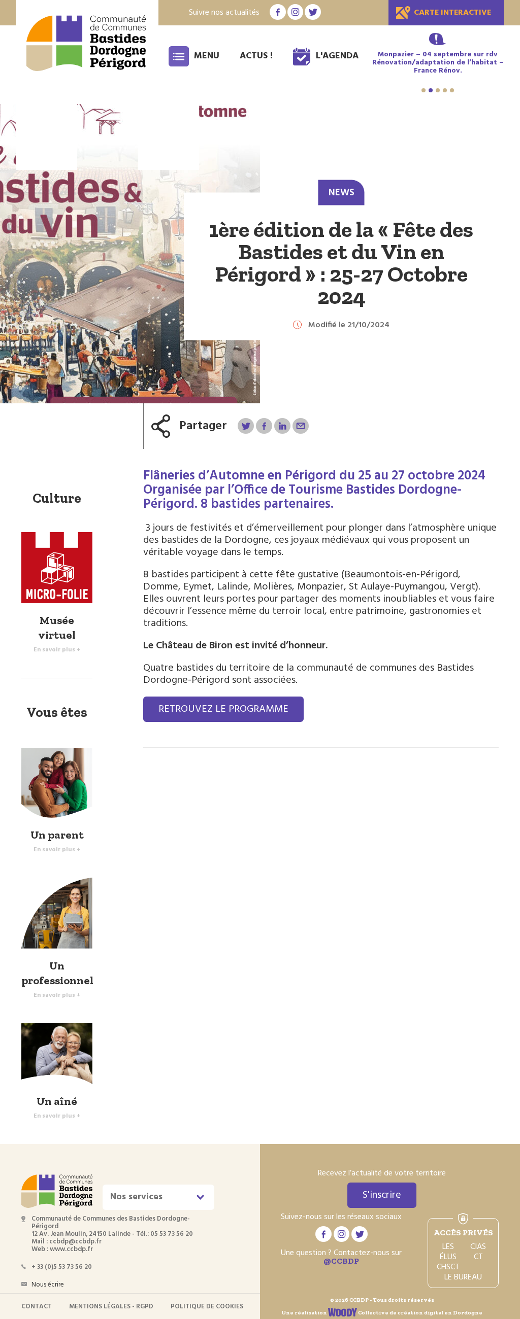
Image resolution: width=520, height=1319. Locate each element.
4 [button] (445, 90)
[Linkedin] (282, 426)
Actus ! (256, 56)
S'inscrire (382, 1195)
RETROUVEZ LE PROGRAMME (223, 709)
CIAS (478, 1247)
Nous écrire (47, 1284)
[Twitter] (245, 426)
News (341, 192)
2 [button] (431, 90)
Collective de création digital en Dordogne (419, 1312)
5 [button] (452, 90)
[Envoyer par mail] (300, 426)
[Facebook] (263, 426)
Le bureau (463, 1277)
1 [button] (423, 90)
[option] (438, 63)
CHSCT (448, 1267)
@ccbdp (341, 1261)
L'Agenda (337, 56)
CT (478, 1257)
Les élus (448, 1252)
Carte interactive (452, 12)
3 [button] (438, 90)
